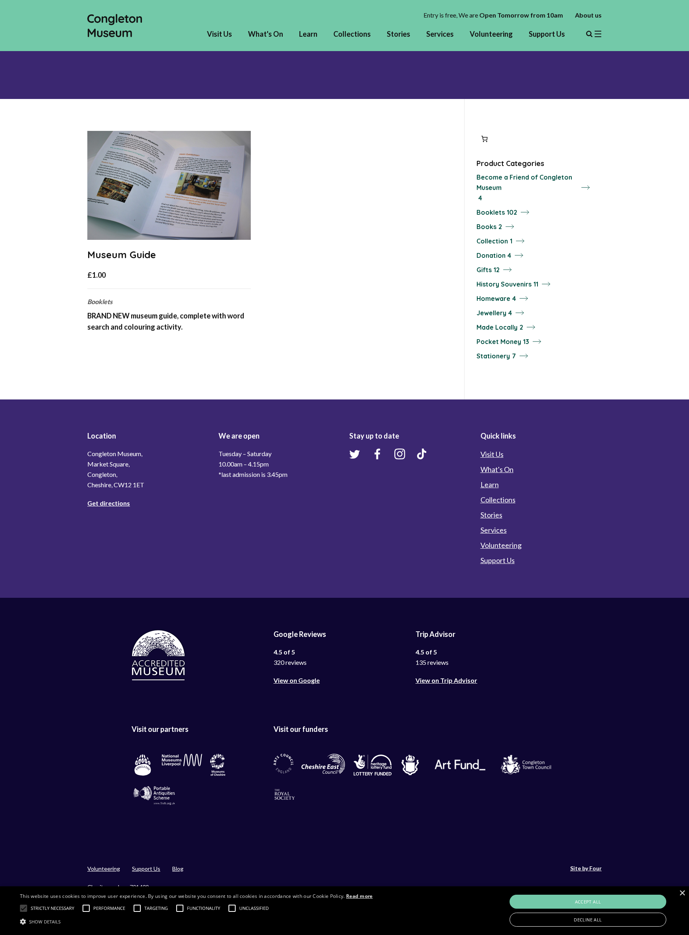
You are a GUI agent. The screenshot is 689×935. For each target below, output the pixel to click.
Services (440, 34)
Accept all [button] (588, 902)
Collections (352, 34)
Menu (593, 34)
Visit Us (219, 34)
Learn (308, 34)
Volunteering (491, 34)
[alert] (344, 910)
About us (588, 15)
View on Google (297, 680)
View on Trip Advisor (446, 680)
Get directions (108, 503)
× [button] (682, 893)
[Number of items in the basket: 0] (484, 139)
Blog (177, 868)
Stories (398, 34)
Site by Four (586, 868)
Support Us (547, 34)
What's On (265, 34)
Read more (359, 896)
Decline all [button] (588, 920)
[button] (23, 908)
